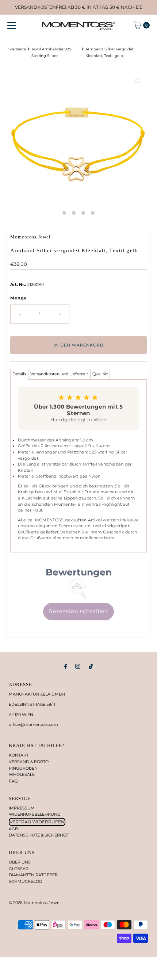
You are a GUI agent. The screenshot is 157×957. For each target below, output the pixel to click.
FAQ (13, 781)
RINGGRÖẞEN (23, 768)
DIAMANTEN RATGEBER (33, 874)
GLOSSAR (18, 868)
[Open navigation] (12, 25)
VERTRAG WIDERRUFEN (37, 821)
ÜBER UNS (20, 862)
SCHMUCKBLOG (25, 881)
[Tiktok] (91, 666)
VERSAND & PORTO (29, 761)
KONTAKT (18, 755)
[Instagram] (77, 666)
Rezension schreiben (78, 611)
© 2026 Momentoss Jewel (35, 902)
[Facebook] (65, 666)
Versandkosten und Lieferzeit (59, 373)
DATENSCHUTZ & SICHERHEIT (39, 835)
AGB (13, 828)
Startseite (17, 49)
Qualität (100, 373)
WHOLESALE (22, 774)
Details (19, 373)
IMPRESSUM (22, 808)
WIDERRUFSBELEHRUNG (35, 814)
